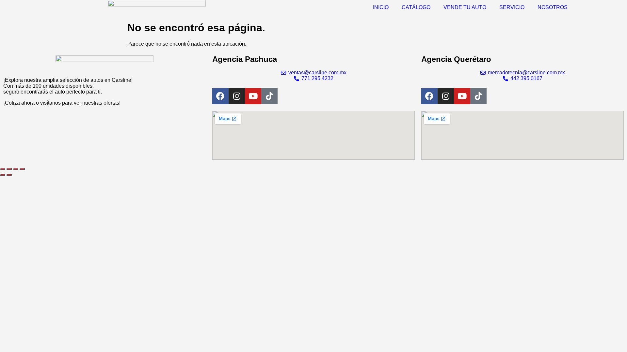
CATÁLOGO (416, 7)
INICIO (381, 7)
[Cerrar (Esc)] (22, 169)
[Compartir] (15, 169)
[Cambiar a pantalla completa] (9, 169)
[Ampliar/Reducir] (2, 169)
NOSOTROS (553, 7)
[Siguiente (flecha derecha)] (9, 175)
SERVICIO (511, 7)
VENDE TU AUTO (464, 7)
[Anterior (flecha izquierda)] (2, 175)
